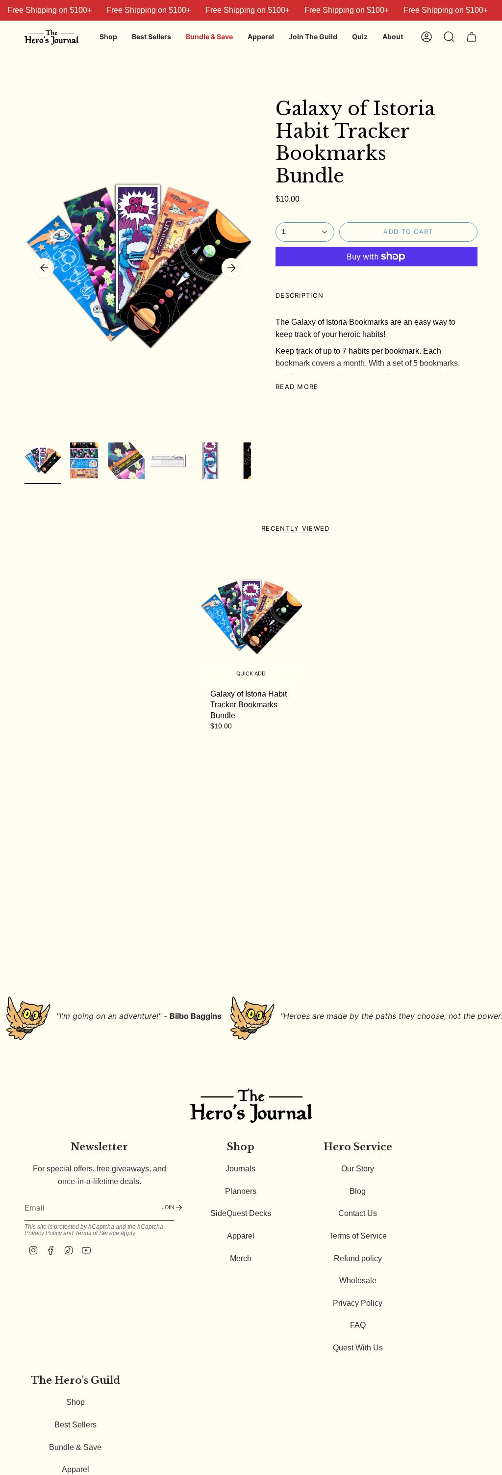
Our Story (357, 1168)
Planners (240, 1191)
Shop (75, 1402)
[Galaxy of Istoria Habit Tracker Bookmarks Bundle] (251, 618)
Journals (240, 1168)
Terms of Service (97, 1233)
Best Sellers (75, 1425)
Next (231, 268)
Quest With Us (358, 1348)
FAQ (358, 1325)
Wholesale (357, 1280)
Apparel (240, 1236)
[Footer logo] (251, 1105)
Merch (240, 1258)
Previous (44, 268)
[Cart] (471, 36)
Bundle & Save (75, 1447)
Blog (358, 1191)
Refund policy (358, 1258)
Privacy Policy (43, 1233)
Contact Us (357, 1213)
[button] (108, 37)
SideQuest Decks (240, 1213)
